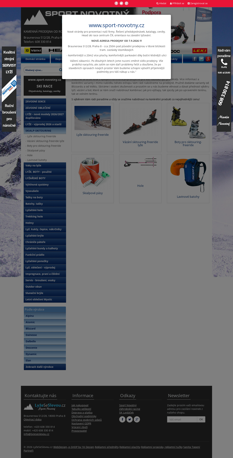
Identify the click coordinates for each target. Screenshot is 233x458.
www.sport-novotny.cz (116, 25)
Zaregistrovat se (199, 3)
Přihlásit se (178, 3)
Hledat (162, 3)
